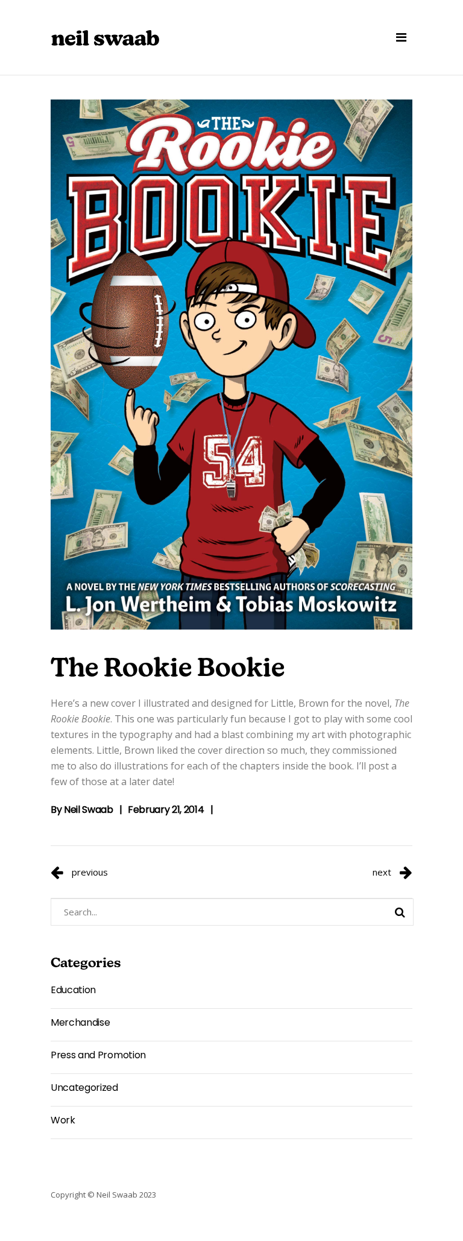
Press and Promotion (98, 1055)
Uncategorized (84, 1087)
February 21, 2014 (166, 809)
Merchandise (80, 1022)
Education (73, 990)
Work (63, 1120)
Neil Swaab (88, 809)
